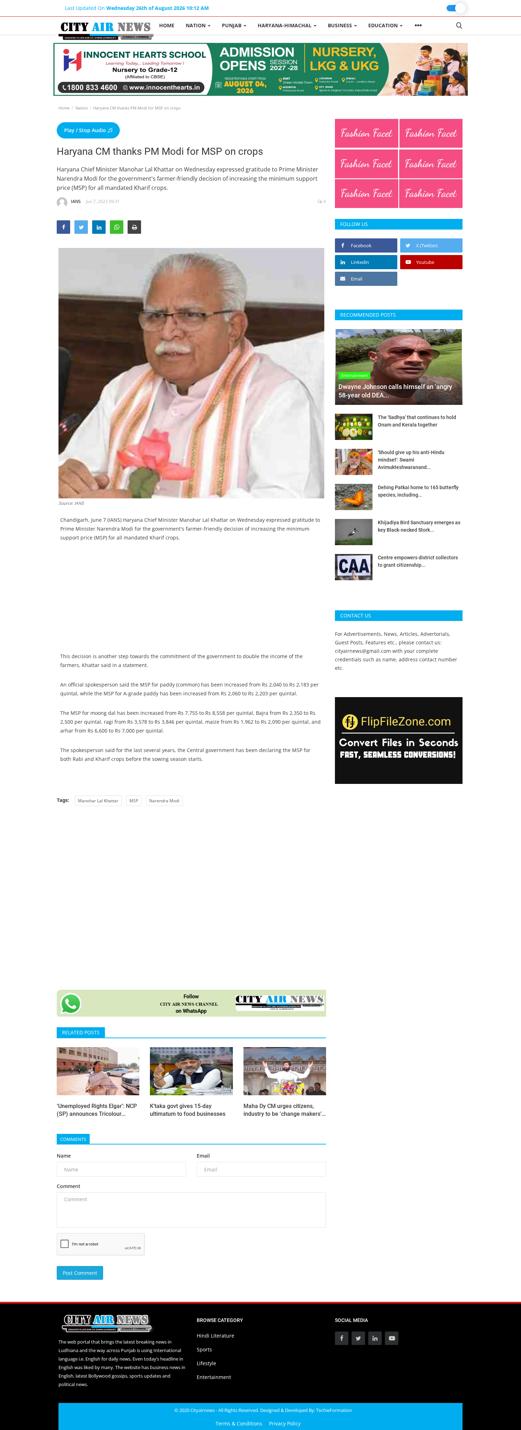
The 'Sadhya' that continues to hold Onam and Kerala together (417, 421)
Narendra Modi (164, 801)
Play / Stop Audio (85, 130)
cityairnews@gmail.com (363, 651)
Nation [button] (196, 25)
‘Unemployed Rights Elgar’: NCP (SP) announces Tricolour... (97, 1110)
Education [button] (383, 25)
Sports (204, 1349)
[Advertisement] (191, 602)
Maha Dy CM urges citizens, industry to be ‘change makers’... (284, 1110)
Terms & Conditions (238, 1423)
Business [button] (340, 25)
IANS (76, 201)
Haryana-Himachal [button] (285, 25)
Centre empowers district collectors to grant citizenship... (418, 561)
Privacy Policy (285, 1423)
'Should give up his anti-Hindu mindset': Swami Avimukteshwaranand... (411, 460)
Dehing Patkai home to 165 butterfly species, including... (418, 491)
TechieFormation (334, 1410)
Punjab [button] (232, 25)
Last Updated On (137, 8)
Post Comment (80, 1273)
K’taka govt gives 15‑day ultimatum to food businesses (187, 1110)
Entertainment (214, 1377)
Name (64, 1155)
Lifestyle (206, 1363)
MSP (133, 801)
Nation (81, 108)
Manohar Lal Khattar (98, 801)
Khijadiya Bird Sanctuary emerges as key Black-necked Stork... (419, 526)
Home (166, 25)
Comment (68, 1186)
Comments (73, 1139)
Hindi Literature (215, 1335)
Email (203, 1155)
